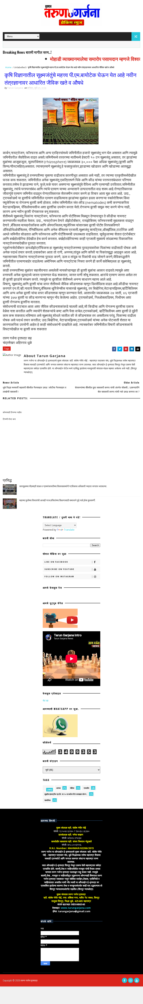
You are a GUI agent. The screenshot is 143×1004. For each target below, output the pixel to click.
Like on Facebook (56, 562)
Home (8, 67)
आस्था (58, 788)
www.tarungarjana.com (76, 907)
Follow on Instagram (59, 576)
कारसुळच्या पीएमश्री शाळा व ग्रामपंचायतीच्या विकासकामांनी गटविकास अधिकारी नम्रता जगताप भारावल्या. (63, 486)
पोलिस (72, 788)
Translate (69, 529)
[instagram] (130, 980)
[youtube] (136, 980)
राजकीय (86, 788)
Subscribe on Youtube (59, 569)
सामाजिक (47, 800)
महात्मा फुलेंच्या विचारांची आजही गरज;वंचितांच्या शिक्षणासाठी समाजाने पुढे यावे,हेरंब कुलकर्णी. (57, 500)
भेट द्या (45, 700)
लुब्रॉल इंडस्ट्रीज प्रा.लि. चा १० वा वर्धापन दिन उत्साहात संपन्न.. (65, 794)
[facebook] (124, 980)
